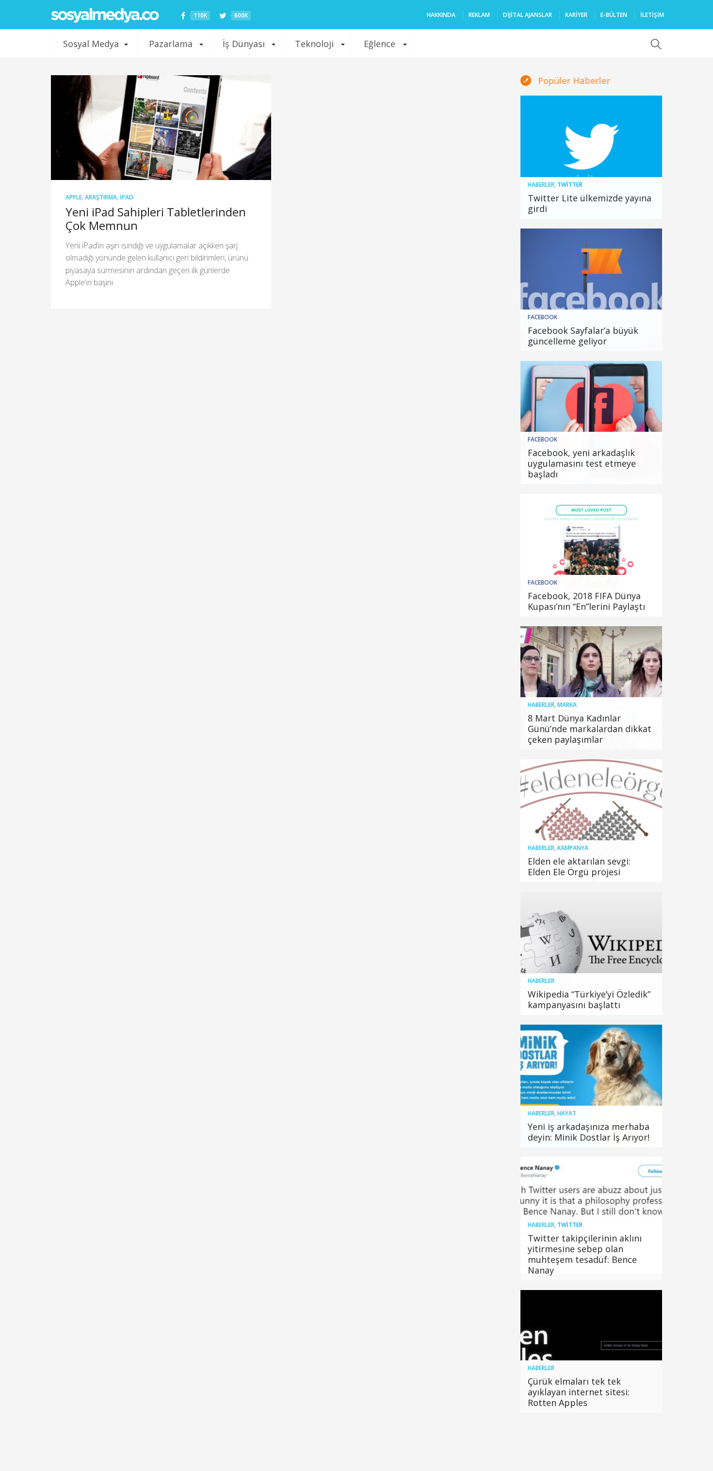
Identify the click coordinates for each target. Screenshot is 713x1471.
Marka (567, 705)
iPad (126, 197)
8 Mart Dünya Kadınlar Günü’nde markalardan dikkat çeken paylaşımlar (589, 728)
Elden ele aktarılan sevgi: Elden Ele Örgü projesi (579, 866)
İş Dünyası (244, 43)
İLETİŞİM (652, 15)
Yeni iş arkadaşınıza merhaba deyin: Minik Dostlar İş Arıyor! (588, 1132)
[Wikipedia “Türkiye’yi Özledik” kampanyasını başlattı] (591, 953)
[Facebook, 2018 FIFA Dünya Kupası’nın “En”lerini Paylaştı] (591, 555)
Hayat (566, 1113)
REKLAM (479, 15)
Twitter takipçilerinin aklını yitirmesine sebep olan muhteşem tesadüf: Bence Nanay (585, 1254)
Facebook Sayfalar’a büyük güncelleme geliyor (583, 336)
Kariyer (576, 15)
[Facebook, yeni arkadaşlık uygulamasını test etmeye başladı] (591, 422)
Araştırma (101, 197)
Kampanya (572, 848)
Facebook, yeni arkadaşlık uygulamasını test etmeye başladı (582, 463)
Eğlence (379, 43)
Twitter (570, 184)
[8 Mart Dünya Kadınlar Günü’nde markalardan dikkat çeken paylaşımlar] (591, 688)
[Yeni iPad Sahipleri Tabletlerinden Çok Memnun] (161, 127)
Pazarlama (171, 43)
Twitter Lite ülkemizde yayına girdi (589, 203)
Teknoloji (314, 43)
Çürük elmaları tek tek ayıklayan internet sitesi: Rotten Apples (579, 1391)
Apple (73, 197)
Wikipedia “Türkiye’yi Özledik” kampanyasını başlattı (589, 999)
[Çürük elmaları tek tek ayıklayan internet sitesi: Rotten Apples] (591, 1351)
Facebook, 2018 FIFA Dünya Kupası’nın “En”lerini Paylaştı (586, 601)
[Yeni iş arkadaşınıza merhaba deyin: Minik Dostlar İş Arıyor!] (591, 1086)
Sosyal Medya (91, 43)
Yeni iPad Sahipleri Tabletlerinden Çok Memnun (155, 218)
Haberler (541, 184)
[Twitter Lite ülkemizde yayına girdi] (591, 157)
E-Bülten (613, 15)
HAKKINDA (441, 15)
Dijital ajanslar (527, 15)
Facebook (542, 317)
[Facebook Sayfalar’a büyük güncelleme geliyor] (591, 290)
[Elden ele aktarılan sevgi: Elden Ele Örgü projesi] (591, 821)
